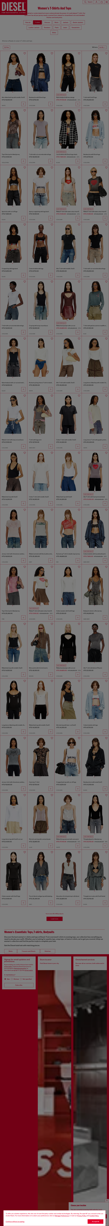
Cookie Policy (94, 1216)
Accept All (95, 1221)
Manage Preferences (62, 1216)
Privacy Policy (81, 1216)
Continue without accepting (15, 1221)
